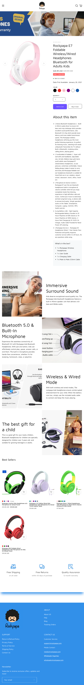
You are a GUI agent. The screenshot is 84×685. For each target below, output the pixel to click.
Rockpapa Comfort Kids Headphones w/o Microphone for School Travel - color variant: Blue (4, 501)
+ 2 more (11, 501)
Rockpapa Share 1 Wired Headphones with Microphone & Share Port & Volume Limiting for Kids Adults (69, 505)
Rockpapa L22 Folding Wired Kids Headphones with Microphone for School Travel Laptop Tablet (41, 505)
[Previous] (5, 63)
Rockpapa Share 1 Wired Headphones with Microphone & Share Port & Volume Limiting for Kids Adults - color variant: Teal (64, 501)
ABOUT (47, 610)
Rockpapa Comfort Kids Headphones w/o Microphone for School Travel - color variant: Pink (6, 501)
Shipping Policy (7, 649)
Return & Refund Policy (10, 639)
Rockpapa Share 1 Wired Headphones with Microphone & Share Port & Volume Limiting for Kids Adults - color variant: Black (59, 501)
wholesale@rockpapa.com (53, 660)
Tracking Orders (50, 624)
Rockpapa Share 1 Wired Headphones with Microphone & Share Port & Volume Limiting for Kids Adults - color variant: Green (61, 501)
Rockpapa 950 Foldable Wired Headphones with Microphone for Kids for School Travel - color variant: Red (2, 546)
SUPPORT (6, 635)
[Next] (44, 63)
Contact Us (6, 653)
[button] (76, 5)
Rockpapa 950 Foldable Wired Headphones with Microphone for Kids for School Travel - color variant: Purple (6, 546)
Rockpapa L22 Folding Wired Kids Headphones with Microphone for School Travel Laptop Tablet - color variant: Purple (33, 501)
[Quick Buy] (24, 492)
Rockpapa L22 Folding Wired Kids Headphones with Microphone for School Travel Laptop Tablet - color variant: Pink (31, 501)
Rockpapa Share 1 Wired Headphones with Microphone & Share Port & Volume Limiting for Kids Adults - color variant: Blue (62, 501)
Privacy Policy (7, 642)
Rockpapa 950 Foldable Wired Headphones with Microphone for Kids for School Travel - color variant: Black (8, 546)
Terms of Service (8, 646)
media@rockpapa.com (52, 652)
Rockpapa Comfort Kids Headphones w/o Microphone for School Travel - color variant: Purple (8, 501)
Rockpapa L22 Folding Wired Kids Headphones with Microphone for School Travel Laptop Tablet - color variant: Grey (37, 501)
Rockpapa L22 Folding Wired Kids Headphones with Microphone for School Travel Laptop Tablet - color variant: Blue (35, 501)
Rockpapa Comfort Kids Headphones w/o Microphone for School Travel (14, 504)
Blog (45, 621)
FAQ (45, 618)
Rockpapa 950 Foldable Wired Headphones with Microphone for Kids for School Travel (14, 550)
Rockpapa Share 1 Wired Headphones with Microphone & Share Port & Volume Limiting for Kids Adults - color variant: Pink (57, 501)
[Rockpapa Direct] (42, 6)
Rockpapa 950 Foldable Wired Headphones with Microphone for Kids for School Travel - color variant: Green (4, 546)
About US (47, 614)
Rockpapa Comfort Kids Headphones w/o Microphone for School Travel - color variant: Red (2, 501)
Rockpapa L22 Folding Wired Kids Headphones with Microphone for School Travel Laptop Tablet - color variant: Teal (30, 501)
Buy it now (75, 107)
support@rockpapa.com (53, 643)
